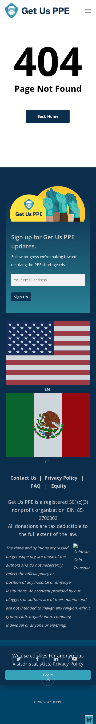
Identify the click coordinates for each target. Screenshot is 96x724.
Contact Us (23, 478)
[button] (88, 10)
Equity (58, 486)
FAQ (36, 486)
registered (56, 502)
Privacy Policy (61, 478)
